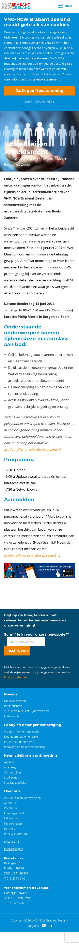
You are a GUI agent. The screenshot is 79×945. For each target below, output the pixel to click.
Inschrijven (17, 650)
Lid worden (11, 818)
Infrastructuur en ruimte (19, 742)
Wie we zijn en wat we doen (22, 798)
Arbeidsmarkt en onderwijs (21, 731)
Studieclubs (11, 777)
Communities (12, 772)
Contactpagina (13, 849)
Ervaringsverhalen (15, 813)
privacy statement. (46, 79)
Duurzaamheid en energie (21, 736)
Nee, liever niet (39, 102)
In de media (11, 716)
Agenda (9, 762)
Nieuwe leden (13, 823)
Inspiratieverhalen (15, 782)
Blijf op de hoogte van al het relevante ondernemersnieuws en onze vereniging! (35, 620)
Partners (9, 828)
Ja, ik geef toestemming (39, 90)
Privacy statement (16, 677)
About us (10, 803)
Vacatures (10, 808)
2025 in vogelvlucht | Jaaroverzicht (26, 711)
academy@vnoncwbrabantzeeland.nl (32, 449)
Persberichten (13, 706)
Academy (10, 767)
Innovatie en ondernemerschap (24, 747)
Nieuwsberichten (15, 701)
